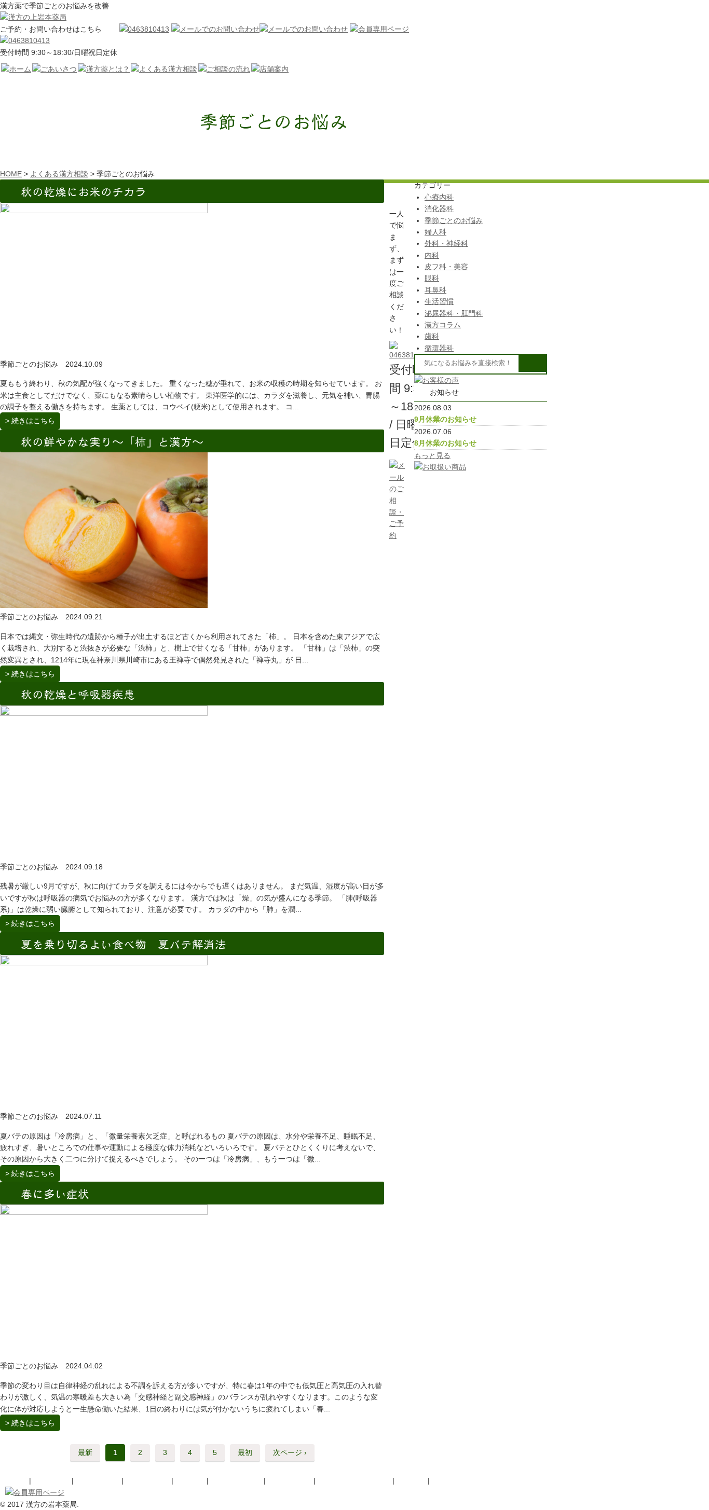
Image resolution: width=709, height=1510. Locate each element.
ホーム (16, 1480)
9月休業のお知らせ (445, 419)
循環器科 (439, 348)
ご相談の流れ (147, 1480)
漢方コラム (443, 325)
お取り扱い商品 (236, 1480)
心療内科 (439, 197)
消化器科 (439, 208)
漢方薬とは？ (97, 1480)
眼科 (432, 278)
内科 (432, 255)
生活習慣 (439, 301)
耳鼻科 (435, 290)
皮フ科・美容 (446, 266)
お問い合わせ (289, 1480)
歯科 (432, 336)
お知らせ (411, 1480)
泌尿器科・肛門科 (454, 313)
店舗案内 (189, 1480)
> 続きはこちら (30, 421)
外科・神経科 (446, 243)
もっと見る (432, 455)
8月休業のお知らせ (445, 443)
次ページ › (290, 1452)
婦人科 (435, 232)
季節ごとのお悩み (454, 220)
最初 (245, 1452)
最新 (85, 1452)
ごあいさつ (51, 1480)
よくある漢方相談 (461, 1480)
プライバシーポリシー (354, 1480)
